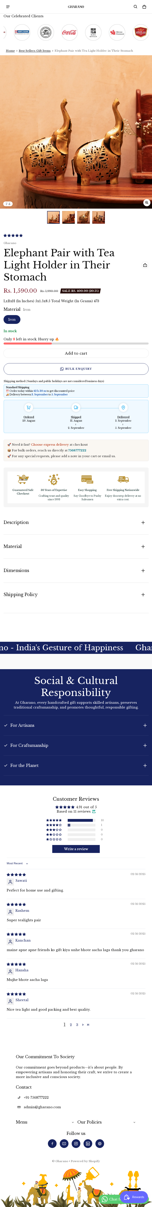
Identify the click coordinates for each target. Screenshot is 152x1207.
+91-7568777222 (36, 1098)
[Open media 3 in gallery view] (83, 217)
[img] (16, 875)
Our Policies (89, 1122)
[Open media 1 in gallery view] (53, 217)
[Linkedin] (88, 1143)
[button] (135, 6)
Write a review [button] (76, 849)
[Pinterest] (99, 1143)
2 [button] (71, 1025)
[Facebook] (52, 1143)
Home (10, 50)
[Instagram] (76, 1143)
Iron (12, 319)
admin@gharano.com (42, 1107)
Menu (21, 1122)
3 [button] (77, 1025)
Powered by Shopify (85, 1161)
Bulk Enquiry (78, 369)
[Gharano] (76, 7)
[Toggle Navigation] (8, 6)
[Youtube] (64, 1143)
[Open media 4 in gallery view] (98, 217)
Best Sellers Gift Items (35, 50)
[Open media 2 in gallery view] (68, 217)
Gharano (61, 1161)
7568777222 (77, 450)
